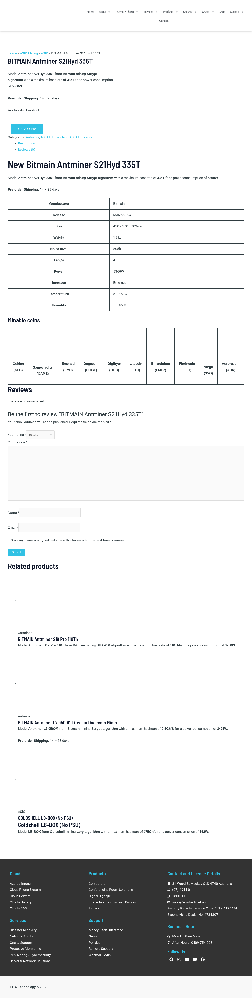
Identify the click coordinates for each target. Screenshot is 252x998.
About (102, 12)
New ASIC (69, 137)
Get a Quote (27, 129)
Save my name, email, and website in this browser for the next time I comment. (69, 540)
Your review (17, 442)
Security (187, 12)
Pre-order (85, 137)
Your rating (17, 435)
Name (13, 513)
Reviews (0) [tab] (26, 149)
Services (148, 12)
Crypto (205, 12)
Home (90, 12)
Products (168, 12)
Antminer (32, 137)
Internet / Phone (125, 12)
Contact (163, 21)
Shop (222, 12)
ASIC (44, 53)
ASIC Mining (29, 53)
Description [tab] (26, 143)
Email (13, 527)
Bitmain (55, 137)
